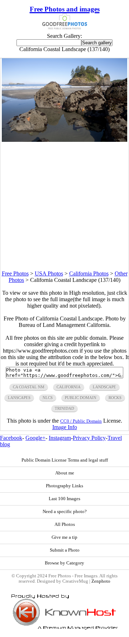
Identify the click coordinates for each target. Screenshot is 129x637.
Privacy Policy (89, 438)
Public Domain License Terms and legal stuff (65, 460)
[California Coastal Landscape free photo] (65, 140)
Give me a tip (64, 537)
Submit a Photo (65, 550)
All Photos (64, 524)
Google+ (35, 438)
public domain (80, 397)
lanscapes (19, 397)
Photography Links (64, 485)
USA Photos (49, 273)
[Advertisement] (64, 206)
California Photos (89, 273)
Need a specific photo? (65, 511)
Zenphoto (100, 581)
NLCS (48, 397)
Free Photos (15, 273)
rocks (115, 397)
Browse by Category (64, 563)
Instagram (60, 438)
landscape (104, 387)
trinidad (64, 408)
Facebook (11, 438)
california (69, 387)
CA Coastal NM (28, 387)
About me (64, 473)
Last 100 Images (64, 498)
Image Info (64, 427)
